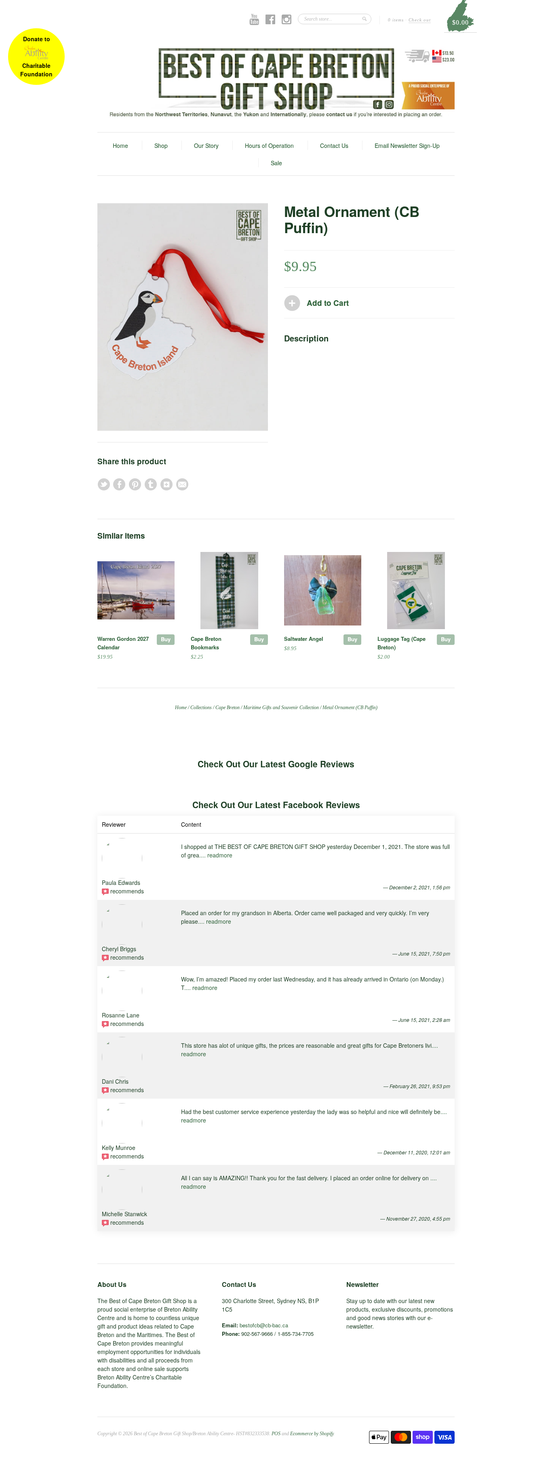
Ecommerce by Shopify (311, 1433)
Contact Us (334, 145)
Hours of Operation (269, 145)
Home (120, 145)
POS (276, 1433)
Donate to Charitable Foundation (36, 56)
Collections (201, 707)
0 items (396, 19)
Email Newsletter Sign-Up (407, 145)
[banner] (276, 82)
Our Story (206, 145)
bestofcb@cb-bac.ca (264, 1325)
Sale (276, 163)
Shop (161, 145)
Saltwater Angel (303, 638)
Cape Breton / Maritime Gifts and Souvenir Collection (267, 707)
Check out (420, 19)
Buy (166, 639)
